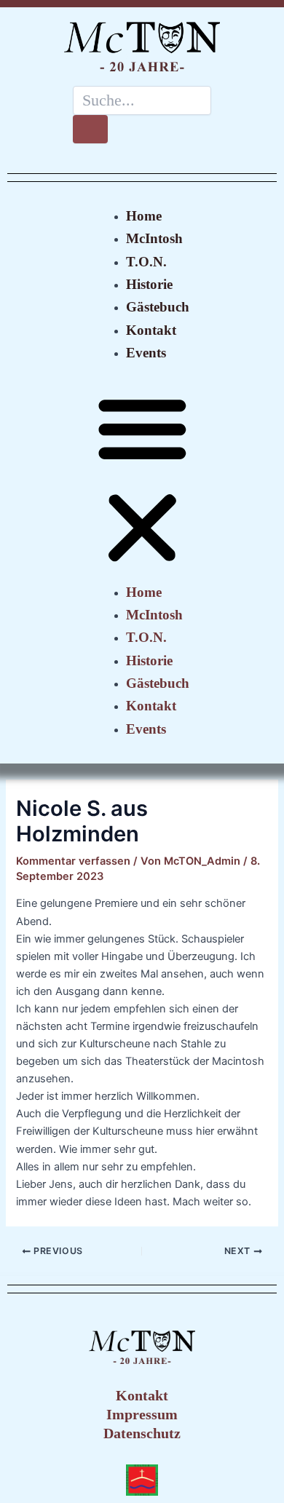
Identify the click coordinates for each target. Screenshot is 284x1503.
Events (146, 352)
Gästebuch (157, 306)
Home (144, 215)
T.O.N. (146, 261)
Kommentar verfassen (73, 861)
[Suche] (90, 129)
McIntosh (154, 238)
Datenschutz (142, 1433)
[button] (142, 480)
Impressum (142, 1414)
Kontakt (151, 330)
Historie (149, 284)
